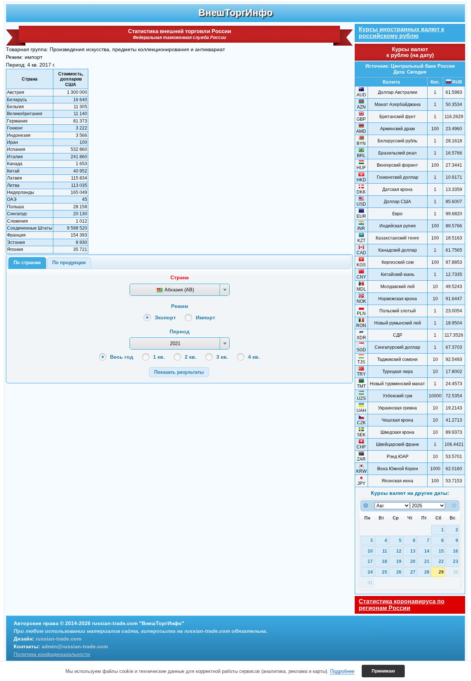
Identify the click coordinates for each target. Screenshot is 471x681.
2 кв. (190, 357)
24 (370, 572)
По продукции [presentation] (69, 262)
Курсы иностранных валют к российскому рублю (401, 32)
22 (441, 561)
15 (441, 551)
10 (370, 551)
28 (426, 572)
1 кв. (159, 357)
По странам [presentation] (27, 262)
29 (441, 572)
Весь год (121, 357)
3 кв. (222, 357)
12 (398, 551)
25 (384, 572)
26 (398, 572)
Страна (179, 277)
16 (455, 551)
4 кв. (254, 357)
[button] (179, 372)
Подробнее (342, 671)
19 (398, 561)
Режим (179, 306)
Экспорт (165, 317)
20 (412, 561)
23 (455, 561)
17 (370, 561)
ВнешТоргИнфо (235, 12)
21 (426, 561)
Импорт (205, 317)
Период (180, 331)
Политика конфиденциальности (52, 654)
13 (412, 551)
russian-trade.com (58, 639)
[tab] (27, 263)
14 (426, 551)
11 (384, 551)
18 (384, 561)
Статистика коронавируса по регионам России (402, 604)
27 (412, 572)
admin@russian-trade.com (75, 646)
